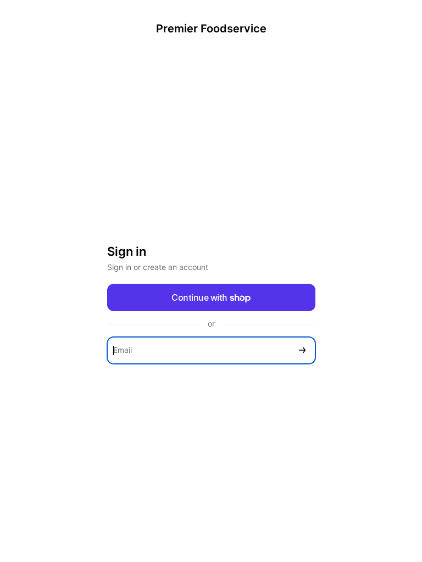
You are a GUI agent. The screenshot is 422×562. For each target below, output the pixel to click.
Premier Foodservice (211, 28)
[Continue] (302, 350)
